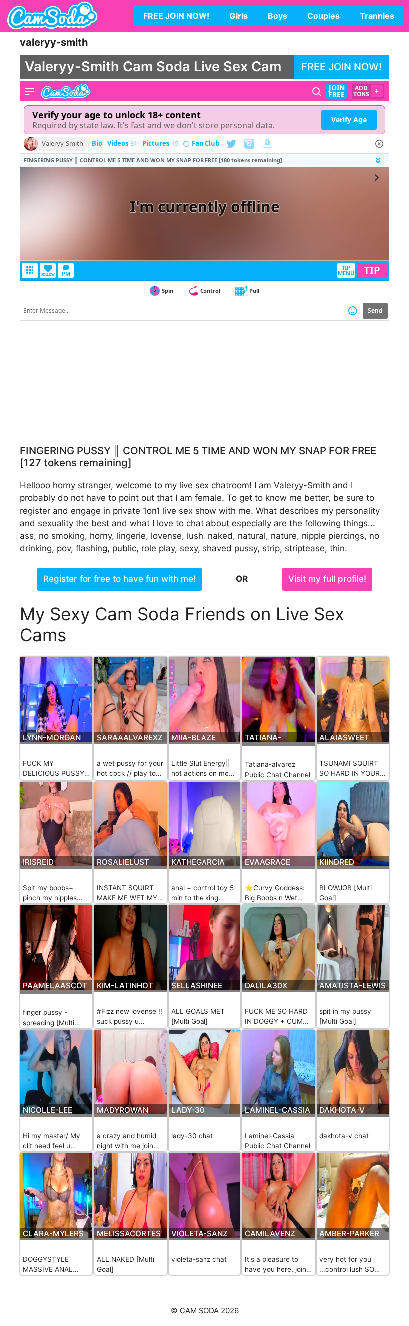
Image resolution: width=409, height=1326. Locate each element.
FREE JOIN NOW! (176, 16)
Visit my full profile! (327, 579)
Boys (277, 16)
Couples (323, 16)
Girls (238, 16)
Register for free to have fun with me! (119, 579)
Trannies (377, 16)
